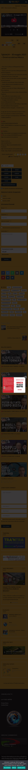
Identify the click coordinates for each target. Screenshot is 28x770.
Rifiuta (14, 767)
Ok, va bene (7, 767)
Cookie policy (21, 767)
